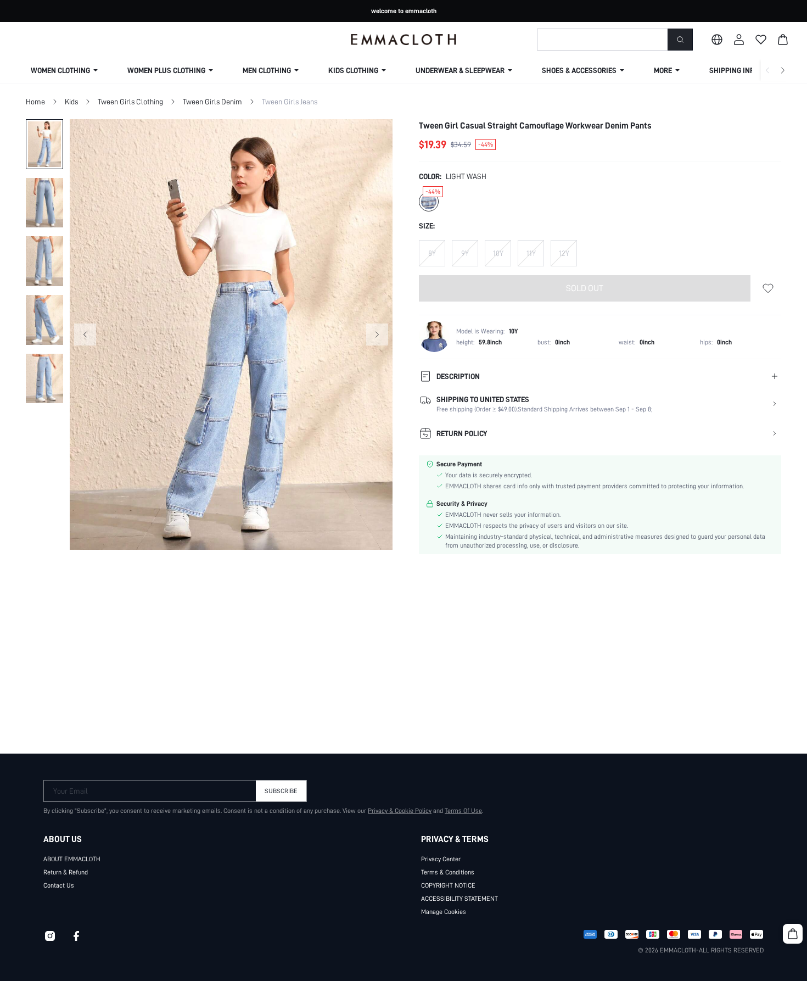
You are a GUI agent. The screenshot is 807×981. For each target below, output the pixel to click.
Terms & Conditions (447, 872)
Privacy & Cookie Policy (399, 811)
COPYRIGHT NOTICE (448, 885)
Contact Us (58, 885)
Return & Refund (65, 872)
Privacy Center (441, 859)
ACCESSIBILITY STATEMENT (459, 898)
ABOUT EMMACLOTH (71, 859)
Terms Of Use (463, 811)
